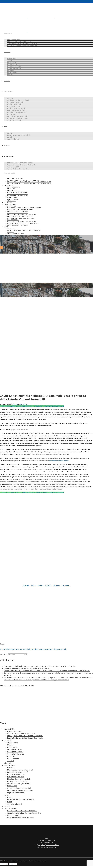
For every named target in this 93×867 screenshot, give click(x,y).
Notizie (15, 404)
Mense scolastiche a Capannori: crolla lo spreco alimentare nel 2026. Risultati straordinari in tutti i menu (47, 671)
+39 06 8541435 (48, 842)
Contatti (7, 806)
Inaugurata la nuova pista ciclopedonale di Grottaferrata (27, 668)
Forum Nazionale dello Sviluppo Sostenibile (25, 738)
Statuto (10, 745)
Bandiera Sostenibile (15, 774)
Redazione (24, 404)
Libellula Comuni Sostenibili (18, 779)
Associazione (12, 742)
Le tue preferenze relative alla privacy (37, 860)
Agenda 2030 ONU (14, 731)
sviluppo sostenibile (59, 649)
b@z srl (25, 860)
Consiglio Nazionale (15, 751)
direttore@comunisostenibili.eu (59, 460)
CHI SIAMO (8, 740)
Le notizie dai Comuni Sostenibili (20, 799)
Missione (11, 767)
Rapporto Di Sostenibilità (17, 772)
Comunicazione (10, 808)
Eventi (9, 802)
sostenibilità (35, 649)
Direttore (11, 756)
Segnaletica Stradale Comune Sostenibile (24, 813)
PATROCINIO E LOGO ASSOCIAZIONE (22, 811)
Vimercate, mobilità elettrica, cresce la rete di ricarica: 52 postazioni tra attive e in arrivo (40, 666)
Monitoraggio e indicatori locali (20, 770)
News (6, 795)
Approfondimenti (14, 804)
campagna (13, 649)
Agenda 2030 (9, 729)
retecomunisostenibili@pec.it (48, 847)
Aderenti (7, 763)
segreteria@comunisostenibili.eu (49, 845)
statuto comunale (46, 649)
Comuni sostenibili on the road (20, 790)
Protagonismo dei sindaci (17, 781)
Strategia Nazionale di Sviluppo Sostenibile (25, 736)
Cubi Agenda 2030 (14, 815)
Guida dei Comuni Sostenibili (19, 788)
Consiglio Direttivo (15, 749)
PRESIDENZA (12, 747)
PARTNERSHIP (13, 758)
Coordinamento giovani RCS (18, 783)
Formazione (12, 786)
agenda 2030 (4, 649)
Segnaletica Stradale (15, 792)
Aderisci (10, 761)
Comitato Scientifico (15, 754)
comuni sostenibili (23, 649)
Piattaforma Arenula (15, 776)
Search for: (3, 654)
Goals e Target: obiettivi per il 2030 (21, 733)
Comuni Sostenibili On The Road (20, 817)
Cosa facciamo (10, 765)
